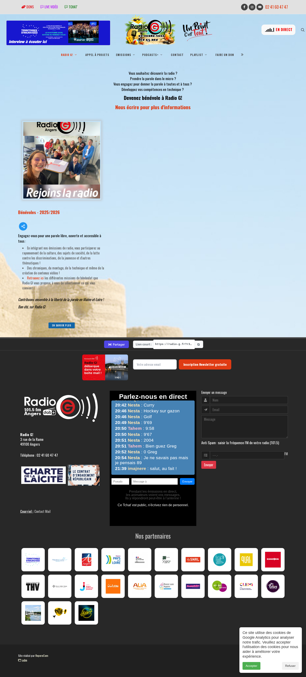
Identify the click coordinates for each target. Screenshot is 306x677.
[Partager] (23, 226)
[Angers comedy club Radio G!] (86, 613)
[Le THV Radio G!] (33, 586)
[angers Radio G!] (86, 560)
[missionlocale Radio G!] (166, 586)
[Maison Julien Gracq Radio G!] (60, 586)
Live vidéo (51, 6)
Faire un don (224, 55)
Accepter (251, 665)
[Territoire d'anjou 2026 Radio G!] (33, 560)
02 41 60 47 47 (276, 7)
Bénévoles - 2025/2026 (39, 212)
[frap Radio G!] (219, 560)
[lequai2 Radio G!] (246, 560)
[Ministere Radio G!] (140, 560)
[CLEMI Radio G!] (246, 586)
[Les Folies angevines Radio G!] (273, 586)
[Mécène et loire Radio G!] (60, 560)
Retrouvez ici (35, 277)
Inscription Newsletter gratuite (205, 364)
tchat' (72, 6)
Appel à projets (97, 55)
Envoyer (208, 464)
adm (24, 660)
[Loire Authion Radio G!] (33, 613)
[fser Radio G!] (166, 560)
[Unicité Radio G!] (113, 586)
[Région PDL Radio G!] (113, 560)
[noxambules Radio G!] (193, 586)
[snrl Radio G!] (193, 560)
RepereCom (41, 655)
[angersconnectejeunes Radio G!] (86, 586)
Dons (30, 6)
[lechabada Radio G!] (273, 560)
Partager (116, 344)
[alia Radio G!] (140, 586)
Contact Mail (42, 511)
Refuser (290, 665)
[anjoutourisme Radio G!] (219, 586)
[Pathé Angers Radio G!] (60, 613)
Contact (177, 55)
